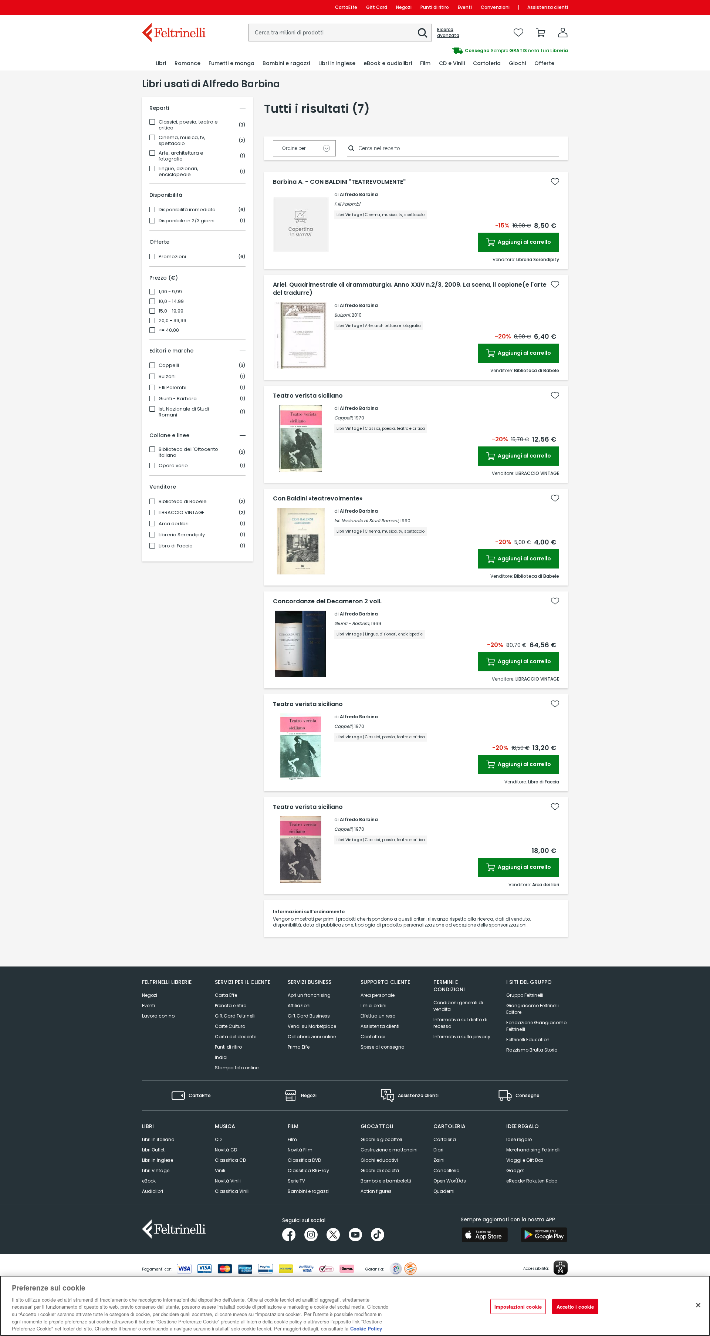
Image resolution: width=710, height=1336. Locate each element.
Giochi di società (380, 1170)
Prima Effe (299, 1047)
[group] (461, 50)
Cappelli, (343, 418)
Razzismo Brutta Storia (532, 1050)
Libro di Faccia (176, 546)
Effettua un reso (378, 1016)
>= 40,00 (169, 330)
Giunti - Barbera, (352, 623)
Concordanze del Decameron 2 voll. (327, 601)
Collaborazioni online (312, 1036)
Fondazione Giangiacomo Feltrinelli (536, 1025)
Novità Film (300, 1150)
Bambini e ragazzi (308, 1191)
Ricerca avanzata (448, 32)
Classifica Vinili (232, 1191)
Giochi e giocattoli (381, 1139)
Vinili (220, 1170)
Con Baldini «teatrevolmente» (317, 499)
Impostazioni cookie (518, 1306)
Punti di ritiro (434, 7)
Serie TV (296, 1181)
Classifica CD (230, 1160)
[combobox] (340, 32)
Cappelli (169, 365)
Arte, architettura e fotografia (181, 156)
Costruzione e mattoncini (389, 1150)
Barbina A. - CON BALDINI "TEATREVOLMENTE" (339, 182)
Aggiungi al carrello (524, 242)
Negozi (404, 7)
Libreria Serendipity (182, 535)
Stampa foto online (236, 1068)
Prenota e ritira (231, 1005)
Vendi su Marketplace (312, 1026)
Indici (221, 1057)
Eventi (465, 7)
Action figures (376, 1191)
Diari (438, 1150)
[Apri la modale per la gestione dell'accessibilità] (560, 1267)
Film (292, 1139)
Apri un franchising (309, 995)
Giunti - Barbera (178, 399)
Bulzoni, (342, 315)
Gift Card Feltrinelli (235, 1016)
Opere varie (173, 466)
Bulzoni (167, 376)
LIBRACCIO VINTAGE (181, 513)
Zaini (438, 1160)
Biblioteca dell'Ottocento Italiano (188, 452)
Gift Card (376, 7)
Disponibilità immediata (187, 210)
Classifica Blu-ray (308, 1170)
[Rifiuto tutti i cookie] (698, 1305)
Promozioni (172, 257)
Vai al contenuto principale (173, 7)
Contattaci (373, 1036)
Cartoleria (444, 1139)
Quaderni (443, 1191)
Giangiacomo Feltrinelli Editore (532, 1008)
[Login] (562, 32)
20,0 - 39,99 (172, 321)
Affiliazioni (299, 1005)
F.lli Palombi (172, 388)
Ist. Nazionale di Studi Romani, (366, 520)
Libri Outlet (153, 1150)
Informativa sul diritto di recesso (460, 1022)
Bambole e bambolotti (386, 1181)
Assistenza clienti (547, 7)
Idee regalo (519, 1139)
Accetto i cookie (575, 1306)
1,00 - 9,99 (170, 292)
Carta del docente (235, 1036)
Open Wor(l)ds (449, 1181)
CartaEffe (346, 7)
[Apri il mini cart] (540, 32)
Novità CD (226, 1150)
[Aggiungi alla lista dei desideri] (555, 181)
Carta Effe (226, 995)
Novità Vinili (228, 1181)
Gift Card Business (309, 1016)
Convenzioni (495, 7)
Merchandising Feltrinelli (533, 1150)
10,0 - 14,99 (171, 301)
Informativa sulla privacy (461, 1036)
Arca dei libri (174, 524)
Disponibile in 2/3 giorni (186, 221)
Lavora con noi (159, 1016)
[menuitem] (161, 63)
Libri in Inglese (157, 1160)
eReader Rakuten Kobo (531, 1181)
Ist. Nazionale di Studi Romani (184, 412)
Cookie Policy (366, 1328)
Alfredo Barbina (359, 194)
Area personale (378, 995)
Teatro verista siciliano (308, 396)
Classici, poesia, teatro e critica (188, 125)
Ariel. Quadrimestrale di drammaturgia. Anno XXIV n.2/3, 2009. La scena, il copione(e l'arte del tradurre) (410, 289)
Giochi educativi (379, 1160)
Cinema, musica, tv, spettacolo (182, 140)
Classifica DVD (304, 1160)
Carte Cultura (230, 1026)
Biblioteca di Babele (183, 502)
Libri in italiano (158, 1139)
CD (218, 1139)
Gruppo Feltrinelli (524, 995)
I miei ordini (373, 1005)
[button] (422, 33)
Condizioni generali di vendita (458, 1005)
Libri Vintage (155, 1170)
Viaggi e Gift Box (524, 1160)
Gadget (515, 1170)
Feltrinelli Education (528, 1039)
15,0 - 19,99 (171, 311)
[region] (355, 1306)
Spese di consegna (383, 1047)
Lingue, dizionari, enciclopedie (178, 172)
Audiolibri (152, 1191)
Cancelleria (446, 1170)
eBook (149, 1181)
